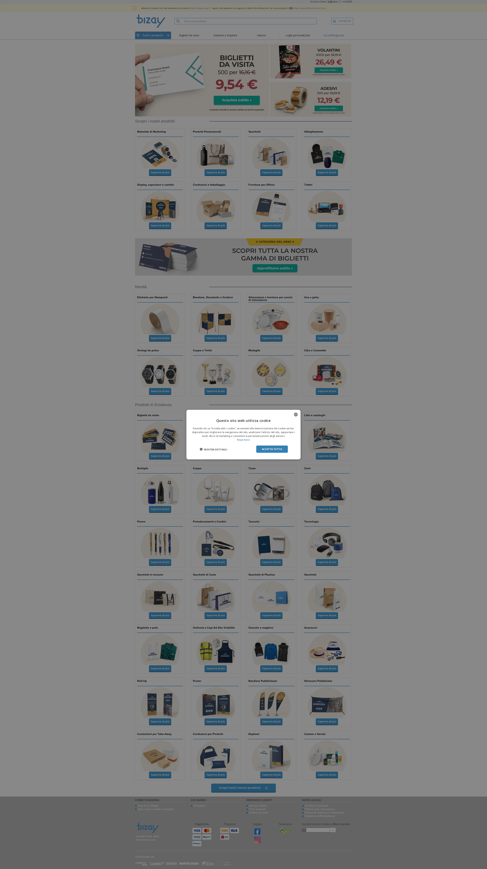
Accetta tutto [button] (272, 449)
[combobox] (296, 414)
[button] (213, 449)
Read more (243, 439)
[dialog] (243, 434)
